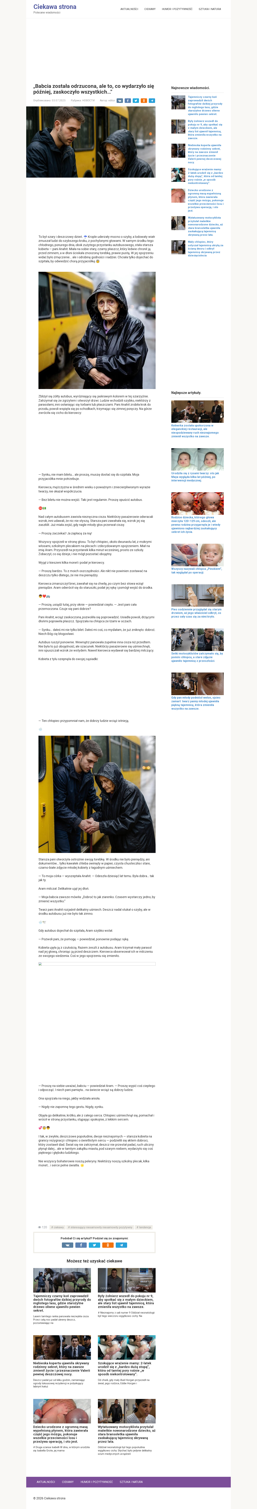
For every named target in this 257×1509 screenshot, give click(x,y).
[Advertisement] (128, 48)
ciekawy (59, 1227)
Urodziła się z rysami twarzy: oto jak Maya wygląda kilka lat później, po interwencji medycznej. (195, 477)
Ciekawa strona (54, 6)
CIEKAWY (150, 9)
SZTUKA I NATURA (210, 9)
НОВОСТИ (88, 100)
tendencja (145, 1227)
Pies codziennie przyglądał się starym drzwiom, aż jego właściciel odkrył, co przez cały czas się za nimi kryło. (196, 613)
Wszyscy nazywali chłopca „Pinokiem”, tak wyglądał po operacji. (196, 570)
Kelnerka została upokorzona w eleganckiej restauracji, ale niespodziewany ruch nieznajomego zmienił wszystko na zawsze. (195, 431)
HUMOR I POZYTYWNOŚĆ (177, 9)
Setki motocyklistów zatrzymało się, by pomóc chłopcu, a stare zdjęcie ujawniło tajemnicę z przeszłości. (197, 657)
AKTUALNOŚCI (129, 9)
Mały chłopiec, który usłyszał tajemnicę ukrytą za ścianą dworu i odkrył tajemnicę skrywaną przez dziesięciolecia (205, 248)
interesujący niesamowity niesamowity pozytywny (101, 1227)
